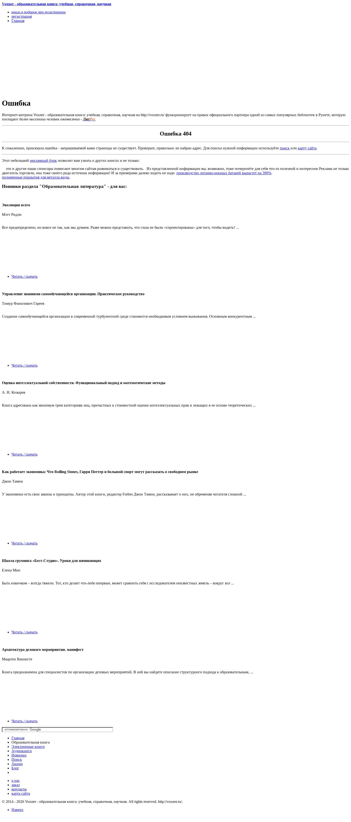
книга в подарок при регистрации (38, 12)
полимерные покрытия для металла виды (35, 177)
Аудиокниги (21, 751)
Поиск (16, 759)
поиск (285, 148)
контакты (19, 789)
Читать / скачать (24, 276)
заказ (15, 785)
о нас (15, 780)
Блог (15, 768)
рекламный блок (43, 160)
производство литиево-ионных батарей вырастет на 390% (223, 173)
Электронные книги (28, 747)
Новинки (19, 755)
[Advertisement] (123, 60)
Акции (17, 764)
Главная (17, 738)
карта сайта (20, 793)
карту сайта (307, 148)
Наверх (17, 810)
